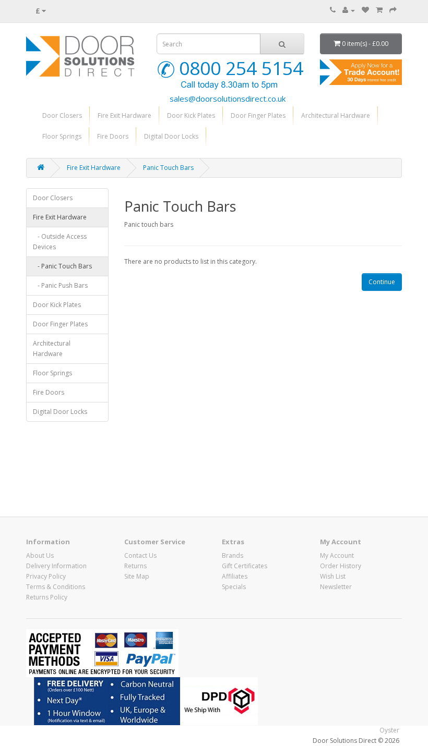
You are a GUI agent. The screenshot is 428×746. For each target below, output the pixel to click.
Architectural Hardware (335, 115)
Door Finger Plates (258, 115)
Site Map (136, 576)
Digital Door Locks (171, 136)
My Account (337, 555)
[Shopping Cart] (379, 10)
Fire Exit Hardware (124, 115)
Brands (232, 555)
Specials (234, 586)
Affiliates (234, 576)
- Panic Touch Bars (62, 266)
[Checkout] (393, 10)
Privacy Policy (46, 576)
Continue (381, 281)
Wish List (333, 576)
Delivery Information (56, 565)
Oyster (389, 730)
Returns (135, 565)
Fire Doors (112, 136)
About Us (40, 555)
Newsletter (336, 586)
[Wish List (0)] (365, 10)
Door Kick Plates (191, 115)
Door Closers (62, 115)
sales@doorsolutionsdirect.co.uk (228, 98)
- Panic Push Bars (60, 285)
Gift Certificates (244, 565)
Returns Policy (46, 597)
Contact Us (140, 555)
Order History (340, 565)
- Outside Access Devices (60, 241)
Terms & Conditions (55, 586)
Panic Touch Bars (168, 167)
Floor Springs (61, 136)
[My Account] (348, 10)
